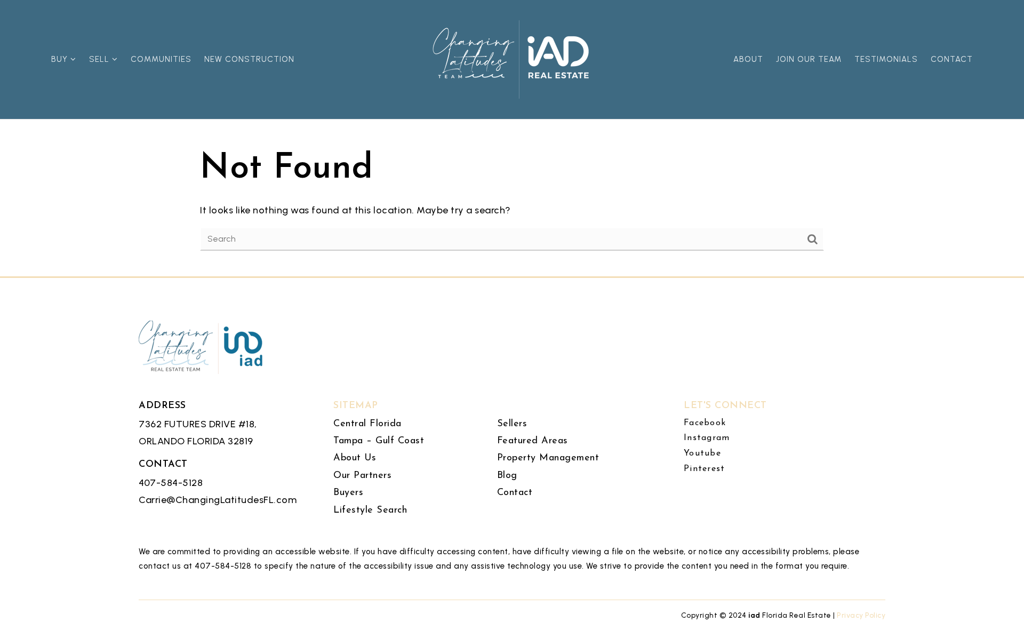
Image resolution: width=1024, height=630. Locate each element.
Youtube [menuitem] (702, 453)
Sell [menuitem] (100, 59)
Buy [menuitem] (60, 59)
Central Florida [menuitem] (367, 424)
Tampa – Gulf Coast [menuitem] (378, 441)
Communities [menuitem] (161, 59)
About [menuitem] (748, 59)
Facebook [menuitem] (705, 423)
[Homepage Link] (512, 59)
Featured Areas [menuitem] (532, 441)
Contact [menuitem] (952, 59)
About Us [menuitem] (354, 458)
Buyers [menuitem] (348, 493)
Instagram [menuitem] (707, 438)
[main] (512, 138)
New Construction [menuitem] (249, 59)
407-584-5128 (171, 483)
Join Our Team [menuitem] (809, 59)
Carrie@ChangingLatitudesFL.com (218, 500)
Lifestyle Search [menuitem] (370, 510)
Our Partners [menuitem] (362, 476)
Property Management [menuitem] (548, 458)
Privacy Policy (861, 615)
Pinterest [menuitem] (704, 469)
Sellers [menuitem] (512, 424)
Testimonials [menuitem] (886, 59)
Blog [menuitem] (507, 476)
